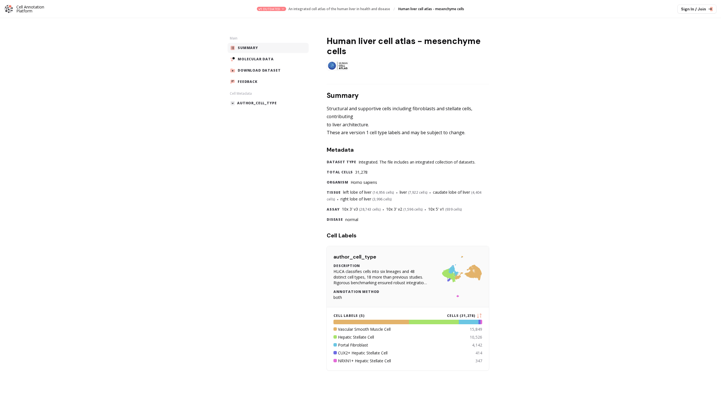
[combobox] (271, 9)
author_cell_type (354, 256)
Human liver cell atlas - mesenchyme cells (431, 9)
